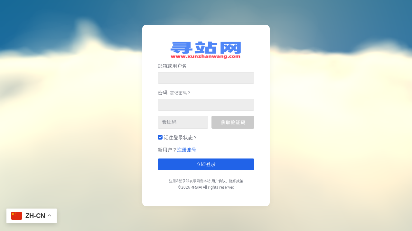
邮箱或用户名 (172, 66)
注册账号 (186, 149)
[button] (232, 122)
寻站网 (196, 187)
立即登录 (206, 164)
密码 (174, 92)
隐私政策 (236, 180)
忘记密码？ (180, 93)
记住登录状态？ (181, 137)
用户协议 (218, 180)
